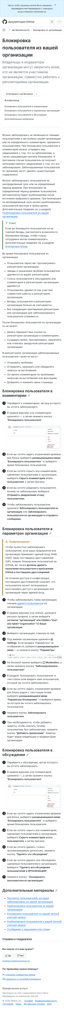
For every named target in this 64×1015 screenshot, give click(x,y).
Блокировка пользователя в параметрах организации (27, 531)
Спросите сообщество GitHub (20, 974)
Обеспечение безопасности (15, 30)
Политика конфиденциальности (16, 961)
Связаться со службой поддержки (23, 979)
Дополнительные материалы (28, 890)
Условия (28, 1000)
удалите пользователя (30, 603)
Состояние (7, 1004)
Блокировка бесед (16, 246)
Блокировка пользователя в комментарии (27, 393)
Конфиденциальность (46, 1000)
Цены (18, 1004)
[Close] (55, 5)
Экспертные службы (34, 1004)
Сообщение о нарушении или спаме (28, 929)
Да (9, 955)
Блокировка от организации (47, 30)
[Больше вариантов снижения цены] (36, 94)
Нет (22, 955)
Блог (49, 1004)
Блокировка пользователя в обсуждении (27, 752)
